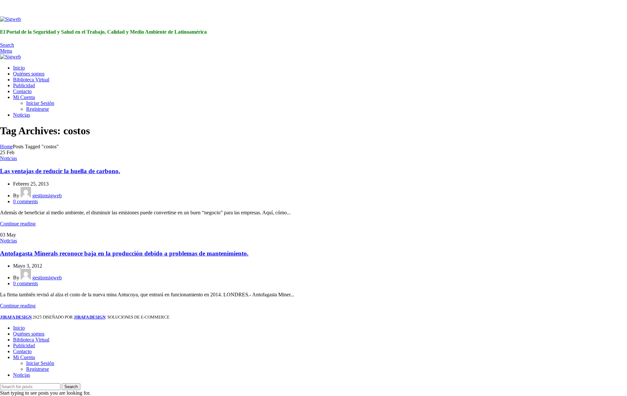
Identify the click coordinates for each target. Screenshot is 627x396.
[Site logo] (10, 19)
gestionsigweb (47, 195)
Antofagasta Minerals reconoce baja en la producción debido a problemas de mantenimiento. (124, 253)
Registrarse (37, 109)
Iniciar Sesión (40, 103)
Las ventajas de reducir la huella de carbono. (60, 171)
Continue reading (18, 223)
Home (6, 146)
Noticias (8, 158)
